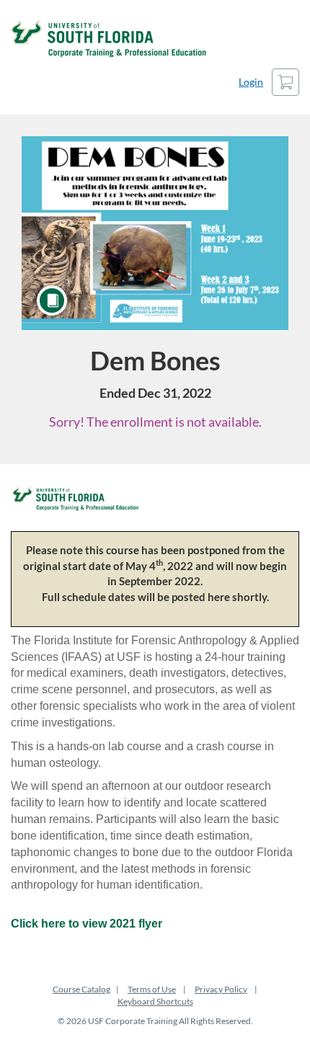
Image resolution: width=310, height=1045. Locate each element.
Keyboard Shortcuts (155, 1001)
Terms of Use (152, 989)
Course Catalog (81, 989)
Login (251, 82)
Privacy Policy (221, 989)
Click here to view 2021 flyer (86, 923)
